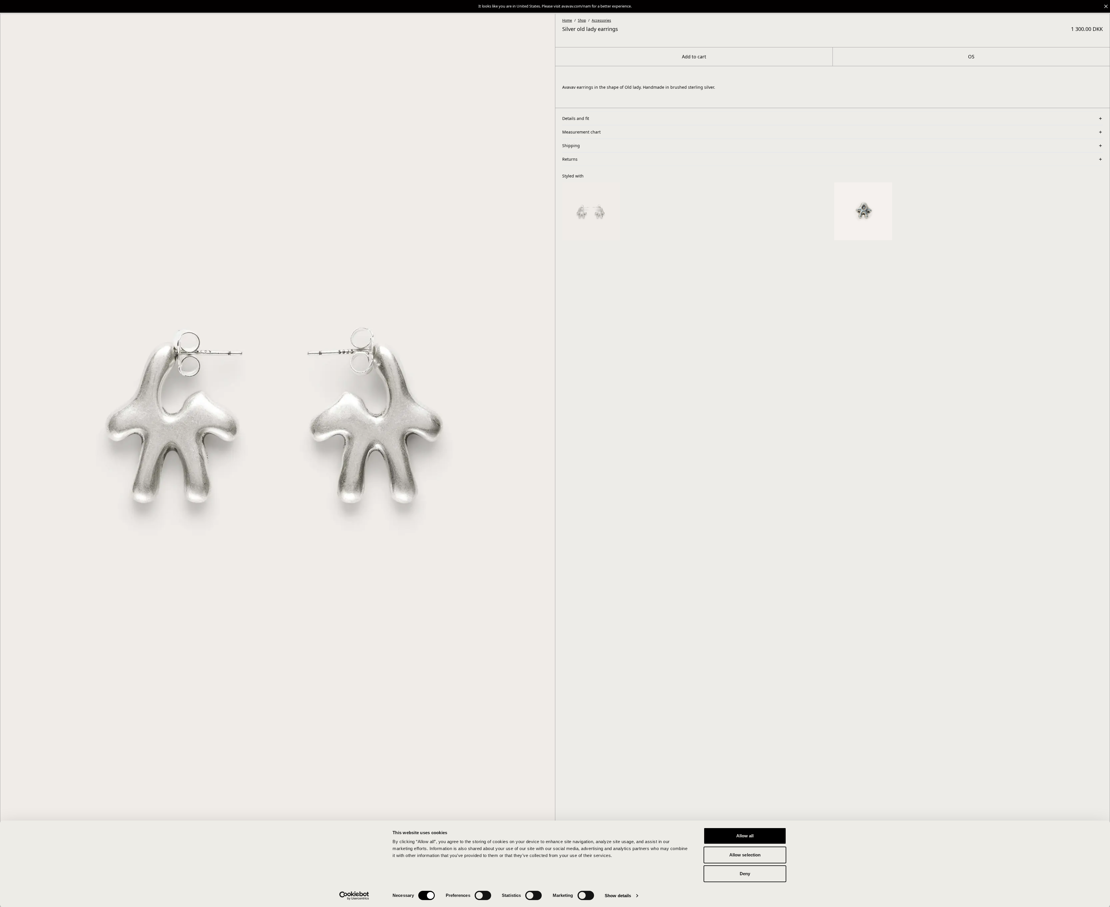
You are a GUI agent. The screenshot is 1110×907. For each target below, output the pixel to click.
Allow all (745, 835)
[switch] (483, 895)
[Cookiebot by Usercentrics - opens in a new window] (354, 895)
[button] (555, 6)
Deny (745, 873)
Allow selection (745, 854)
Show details (618, 895)
